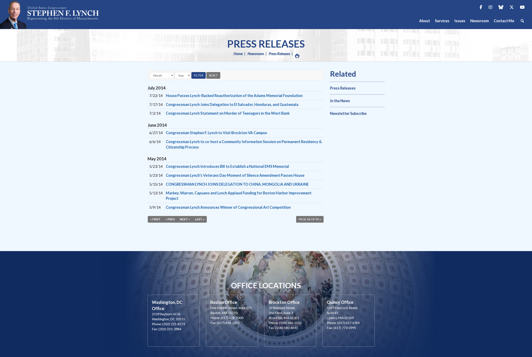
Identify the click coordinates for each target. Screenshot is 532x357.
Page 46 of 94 (309, 219)
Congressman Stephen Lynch (54, 14)
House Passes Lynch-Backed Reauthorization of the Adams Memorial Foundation (234, 95)
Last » (199, 219)
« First (155, 219)
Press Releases (266, 44)
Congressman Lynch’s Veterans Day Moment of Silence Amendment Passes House (235, 175)
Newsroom (256, 53)
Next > (185, 219)
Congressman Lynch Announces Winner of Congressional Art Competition (228, 207)
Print (296, 53)
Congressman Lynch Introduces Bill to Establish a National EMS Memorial (227, 166)
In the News (340, 100)
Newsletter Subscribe (348, 113)
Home (238, 53)
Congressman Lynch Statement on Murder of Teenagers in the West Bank (228, 113)
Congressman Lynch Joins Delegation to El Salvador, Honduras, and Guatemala (232, 104)
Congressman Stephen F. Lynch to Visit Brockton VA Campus (216, 132)
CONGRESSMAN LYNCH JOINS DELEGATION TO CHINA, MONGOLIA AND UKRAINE (237, 184)
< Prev (170, 219)
